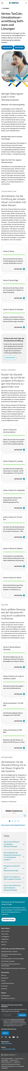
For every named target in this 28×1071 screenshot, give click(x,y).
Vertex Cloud (4, 934)
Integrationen (5, 939)
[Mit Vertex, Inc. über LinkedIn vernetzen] (10, 1037)
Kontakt (5, 1033)
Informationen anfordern (8, 998)
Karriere (3, 980)
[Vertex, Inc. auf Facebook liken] (2, 1037)
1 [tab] (9, 821)
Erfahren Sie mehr (8, 919)
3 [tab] (15, 821)
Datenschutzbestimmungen (17, 1020)
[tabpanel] (14, 811)
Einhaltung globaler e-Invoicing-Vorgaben (12, 958)
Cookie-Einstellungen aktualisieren (10, 1064)
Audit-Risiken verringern (8, 961)
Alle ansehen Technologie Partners (13, 825)
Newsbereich (4, 978)
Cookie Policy (14, 1060)
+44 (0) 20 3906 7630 (8, 1049)
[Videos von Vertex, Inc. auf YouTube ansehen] (14, 1037)
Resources (4, 942)
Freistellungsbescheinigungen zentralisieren (13, 968)
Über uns (3, 975)
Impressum (17, 1062)
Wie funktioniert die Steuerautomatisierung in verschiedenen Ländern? (12, 856)
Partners (3, 944)
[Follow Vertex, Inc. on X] (6, 1037)
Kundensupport (5, 995)
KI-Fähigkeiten (5, 936)
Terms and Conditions (7, 1058)
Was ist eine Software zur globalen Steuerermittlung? (11, 844)
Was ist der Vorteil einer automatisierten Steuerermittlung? (12, 887)
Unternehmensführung (7, 983)
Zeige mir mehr (7, 47)
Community (4, 986)
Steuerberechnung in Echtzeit (9, 951)
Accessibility (4, 1060)
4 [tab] (18, 821)
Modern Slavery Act (6, 1062)
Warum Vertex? (5, 931)
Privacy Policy (19, 1058)
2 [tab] (12, 821)
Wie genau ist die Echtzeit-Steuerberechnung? (12, 868)
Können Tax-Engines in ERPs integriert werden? (12, 878)
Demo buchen (19, 47)
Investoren (4, 988)
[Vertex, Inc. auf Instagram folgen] (17, 1037)
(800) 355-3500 (6, 1043)
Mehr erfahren (10, 357)
